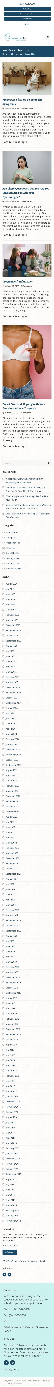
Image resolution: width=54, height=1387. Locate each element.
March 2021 (11, 904)
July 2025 (10, 651)
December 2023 (13, 749)
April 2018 (10, 1065)
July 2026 (10, 589)
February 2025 (12, 677)
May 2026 (10, 599)
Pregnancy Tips (13, 542)
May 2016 (10, 1132)
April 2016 (10, 1138)
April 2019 (10, 1008)
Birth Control (12, 532)
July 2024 (10, 713)
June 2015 (10, 1189)
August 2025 (11, 646)
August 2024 (11, 708)
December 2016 (13, 1101)
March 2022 (11, 842)
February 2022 (12, 848)
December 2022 (13, 796)
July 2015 (10, 1184)
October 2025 (12, 635)
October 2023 (12, 759)
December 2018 (13, 1029)
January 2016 (12, 1153)
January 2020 (12, 972)
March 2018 (11, 1070)
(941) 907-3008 (27, 4)
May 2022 (10, 832)
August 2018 (11, 1044)
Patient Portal (27, 9)
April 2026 (10, 604)
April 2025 (10, 666)
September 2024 (13, 703)
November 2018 (13, 1034)
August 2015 (11, 1179)
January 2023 (12, 791)
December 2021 (13, 858)
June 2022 (10, 827)
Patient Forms (27, 19)
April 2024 (10, 728)
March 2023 (11, 780)
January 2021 (12, 915)
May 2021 (10, 894)
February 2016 (12, 1148)
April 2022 (10, 837)
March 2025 (11, 671)
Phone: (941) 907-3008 (17, 1309)
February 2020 (12, 967)
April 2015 (10, 1200)
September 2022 (13, 811)
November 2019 (13, 982)
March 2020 (11, 961)
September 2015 (13, 1174)
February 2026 (12, 614)
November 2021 (13, 863)
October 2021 (12, 868)
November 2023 (13, 754)
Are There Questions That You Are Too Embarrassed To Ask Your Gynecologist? (26, 193)
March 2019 (11, 1013)
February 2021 (12, 910)
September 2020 (13, 930)
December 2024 (13, 687)
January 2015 (12, 1215)
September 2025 (13, 640)
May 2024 (10, 723)
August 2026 (11, 583)
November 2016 (13, 1106)
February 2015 (12, 1210)
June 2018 (10, 1055)
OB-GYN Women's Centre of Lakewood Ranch (24, 1261)
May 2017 (10, 1086)
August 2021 (11, 879)
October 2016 (12, 1112)
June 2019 (10, 1003)
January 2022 (12, 853)
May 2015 (10, 1194)
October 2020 (12, 925)
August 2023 (11, 770)
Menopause (11, 537)
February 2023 (12, 785)
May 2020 (10, 951)
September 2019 (13, 993)
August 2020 (11, 936)
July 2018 (10, 1049)
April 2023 (10, 775)
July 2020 (10, 941)
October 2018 (12, 1039)
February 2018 (12, 1075)
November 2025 (13, 630)
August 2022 (11, 816)
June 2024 (10, 718)
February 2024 (12, 739)
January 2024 (12, 744)
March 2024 (11, 734)
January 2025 (12, 682)
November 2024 (13, 692)
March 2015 (11, 1205)
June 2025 (10, 656)
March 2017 (11, 1091)
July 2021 (10, 884)
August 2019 (11, 998)
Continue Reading (14, 142)
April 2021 (10, 899)
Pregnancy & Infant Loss (18, 281)
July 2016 (10, 1122)
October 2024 (12, 697)
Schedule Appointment (27, 14)
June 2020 (10, 946)
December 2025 (13, 625)
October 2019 (12, 987)
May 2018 (10, 1060)
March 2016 (11, 1143)
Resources (10, 548)
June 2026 (10, 594)
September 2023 (13, 765)
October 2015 (12, 1169)
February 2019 (12, 1018)
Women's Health (13, 568)
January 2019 (12, 1024)
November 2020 (13, 920)
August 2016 (11, 1117)
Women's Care (12, 563)
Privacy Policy (11, 1369)
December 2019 (13, 977)
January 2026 (12, 620)
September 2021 (13, 873)
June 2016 (10, 1127)
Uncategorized (12, 558)
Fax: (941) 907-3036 (15, 1315)
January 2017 (12, 1096)
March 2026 (11, 609)
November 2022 (13, 801)
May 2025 (10, 661)
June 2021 (10, 889)
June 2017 (10, 1081)
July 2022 (10, 822)
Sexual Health (12, 553)
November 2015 (13, 1163)
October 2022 (12, 806)
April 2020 (10, 956)
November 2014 (13, 1220)
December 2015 (13, 1158)
